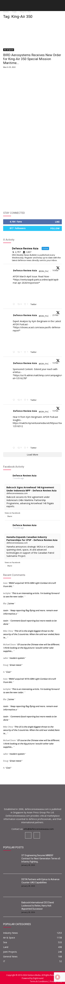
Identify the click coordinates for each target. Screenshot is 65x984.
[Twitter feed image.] (21, 293)
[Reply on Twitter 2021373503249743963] (14, 400)
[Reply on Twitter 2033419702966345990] (14, 304)
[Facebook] (28, 835)
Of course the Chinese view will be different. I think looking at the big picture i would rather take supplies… (31, 647)
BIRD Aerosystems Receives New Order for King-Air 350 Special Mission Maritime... (32, 59)
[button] (5, 6)
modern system (16, 658)
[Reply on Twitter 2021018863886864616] (14, 448)
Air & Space (8, 50)
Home (6, 11)
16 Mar (55, 270)
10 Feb (55, 363)
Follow (55, 228)
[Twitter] (37, 835)
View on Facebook (12, 513)
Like (57, 221)
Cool (8, 671)
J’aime (11, 603)
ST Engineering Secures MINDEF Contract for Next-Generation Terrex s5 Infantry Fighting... (40, 858)
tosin (5, 610)
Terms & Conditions (39, 981)
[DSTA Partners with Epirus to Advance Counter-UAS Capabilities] (11, 883)
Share (9, 516)
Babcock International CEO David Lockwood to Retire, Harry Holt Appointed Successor (37, 905)
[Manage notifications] (57, 977)
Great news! (15, 665)
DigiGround (37, 978)
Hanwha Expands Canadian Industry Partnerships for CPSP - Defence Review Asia (31, 539)
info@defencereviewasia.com (39, 828)
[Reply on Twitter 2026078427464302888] (14, 352)
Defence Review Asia (25, 270)
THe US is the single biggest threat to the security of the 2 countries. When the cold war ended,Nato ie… (31, 634)
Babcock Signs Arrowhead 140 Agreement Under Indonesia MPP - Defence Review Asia (31, 489)
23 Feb (55, 315)
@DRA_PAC (44, 271)
